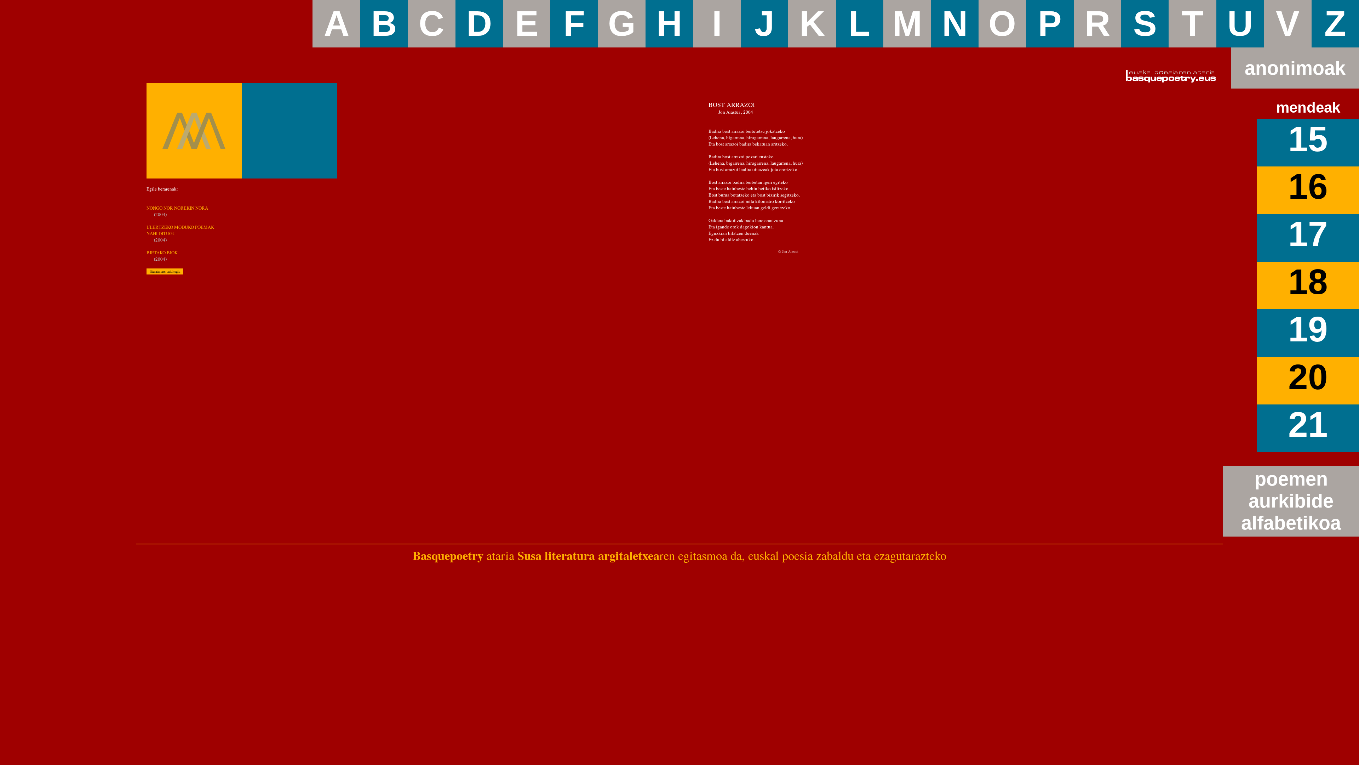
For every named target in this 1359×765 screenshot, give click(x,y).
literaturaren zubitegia (165, 271)
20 (1308, 377)
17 (1308, 234)
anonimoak (1295, 68)
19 (1308, 329)
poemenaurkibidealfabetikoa (1291, 500)
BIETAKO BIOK (162, 252)
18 (1308, 281)
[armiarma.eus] (194, 131)
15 (1308, 139)
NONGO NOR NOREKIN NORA (177, 208)
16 (1308, 186)
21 (1308, 424)
